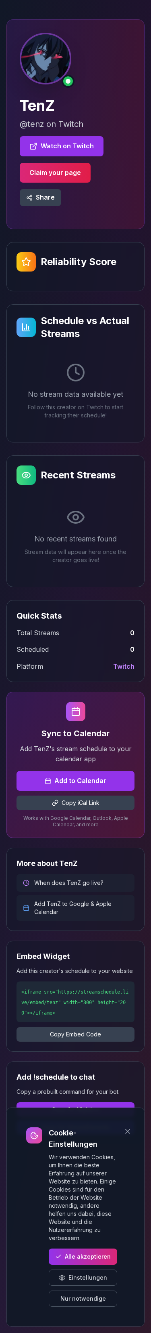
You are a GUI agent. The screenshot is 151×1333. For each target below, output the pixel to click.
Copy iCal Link (80, 802)
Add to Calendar (80, 781)
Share (45, 197)
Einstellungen (87, 1277)
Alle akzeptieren (88, 1256)
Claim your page (55, 172)
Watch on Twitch (67, 146)
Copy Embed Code (75, 1034)
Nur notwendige (83, 1298)
